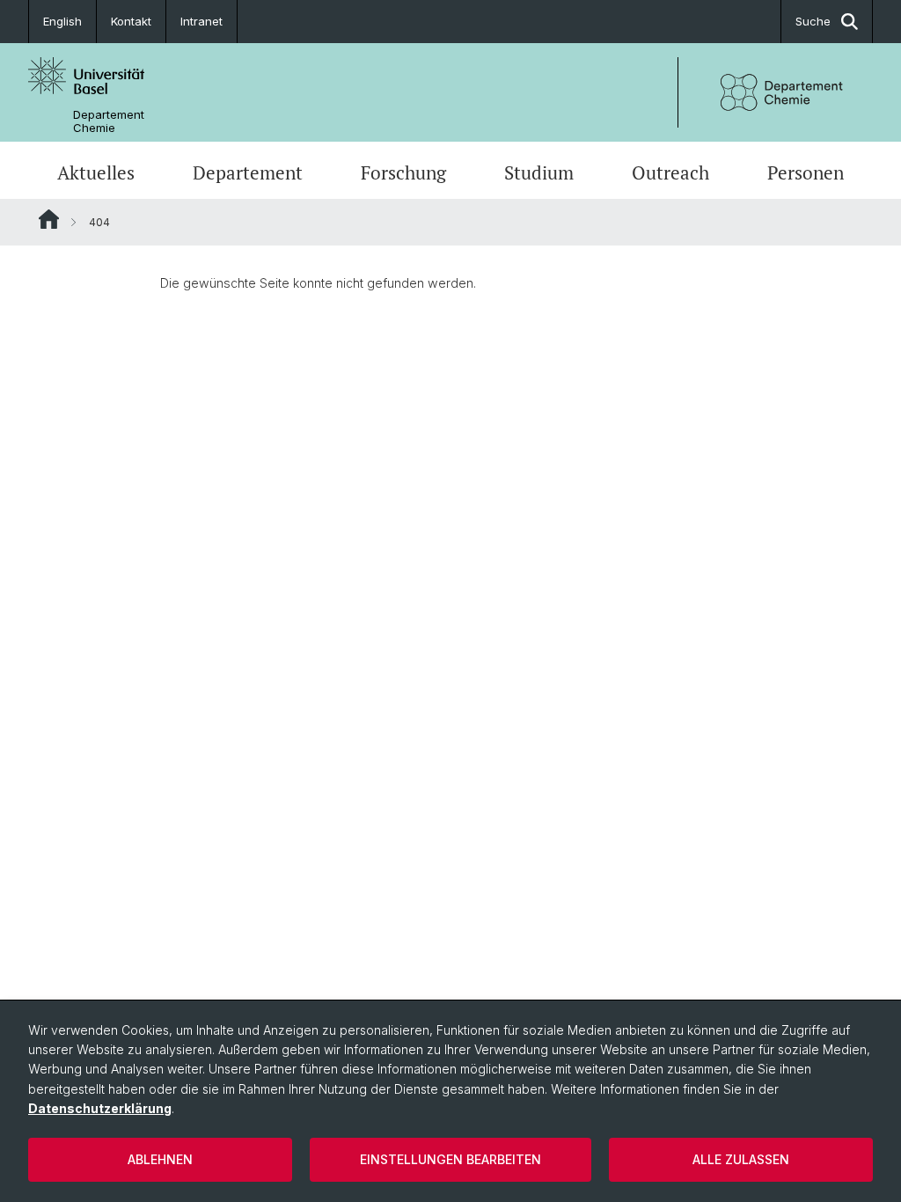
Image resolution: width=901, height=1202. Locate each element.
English (62, 21)
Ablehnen (160, 1159)
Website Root (49, 219)
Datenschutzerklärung (100, 1108)
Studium (539, 172)
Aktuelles (96, 172)
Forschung (403, 172)
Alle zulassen (740, 1159)
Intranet (201, 21)
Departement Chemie (108, 121)
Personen (805, 172)
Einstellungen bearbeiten (450, 1159)
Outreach (670, 172)
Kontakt (131, 21)
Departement (248, 172)
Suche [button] (813, 21)
